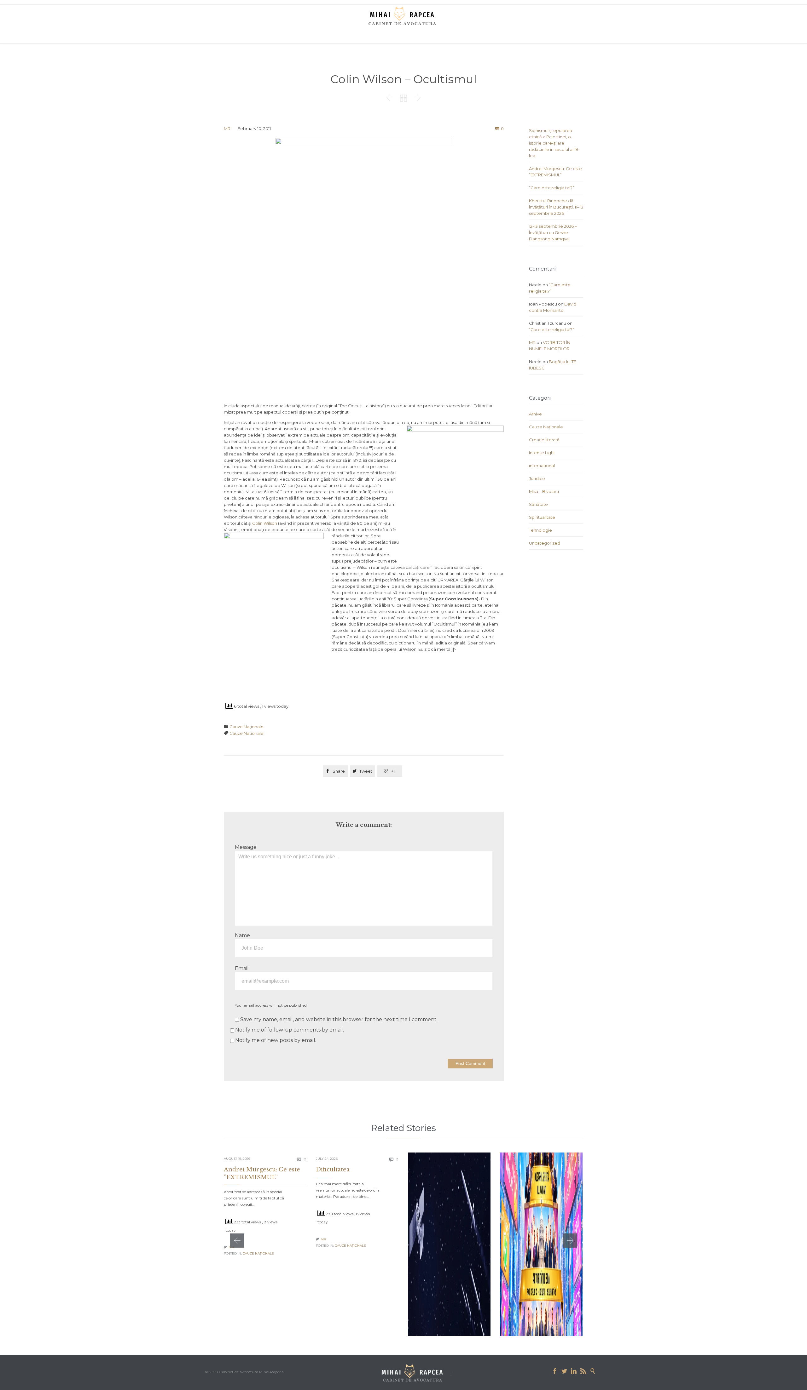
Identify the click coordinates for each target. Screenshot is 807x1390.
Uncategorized (544, 543)
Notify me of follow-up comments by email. (289, 1030)
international (542, 465)
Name (242, 935)
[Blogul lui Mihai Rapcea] (403, 16)
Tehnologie (540, 530)
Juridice (537, 478)
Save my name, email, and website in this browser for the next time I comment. (338, 1019)
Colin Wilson (264, 523)
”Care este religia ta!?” (551, 187)
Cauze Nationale (246, 733)
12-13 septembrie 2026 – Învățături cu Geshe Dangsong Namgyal (553, 232)
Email (242, 968)
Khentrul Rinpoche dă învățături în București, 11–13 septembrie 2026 (556, 207)
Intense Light (542, 452)
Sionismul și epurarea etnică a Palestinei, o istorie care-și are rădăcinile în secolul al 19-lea (554, 143)
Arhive (535, 413)
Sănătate (538, 504)
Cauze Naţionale (246, 726)
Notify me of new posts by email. (275, 1040)
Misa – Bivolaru (544, 491)
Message (246, 847)
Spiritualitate (542, 517)
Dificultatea (333, 1169)
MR (227, 128)
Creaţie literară (544, 439)
